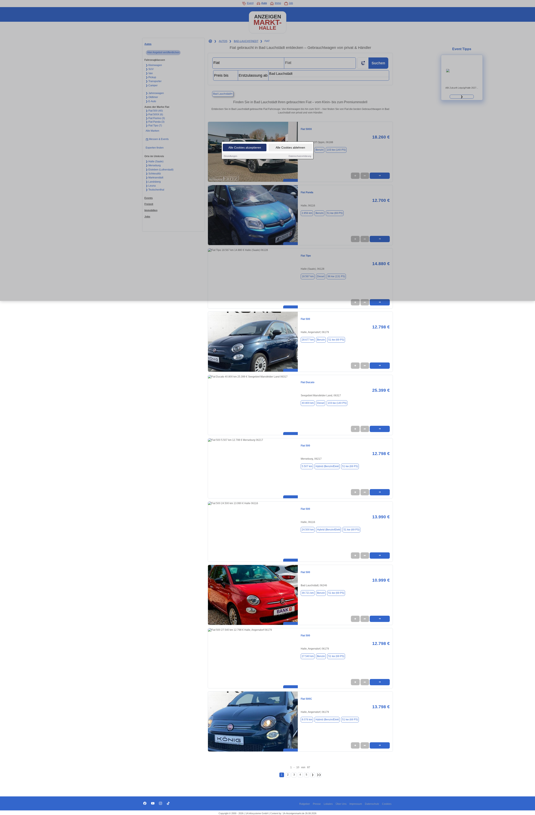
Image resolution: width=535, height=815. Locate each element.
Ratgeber (304, 803)
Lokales (328, 803)
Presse (317, 803)
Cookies (386, 803)
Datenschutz (372, 803)
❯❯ (319, 774)
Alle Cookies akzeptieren (244, 147)
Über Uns (341, 803)
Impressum (355, 803)
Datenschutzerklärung (300, 156)
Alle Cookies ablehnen (290, 147)
